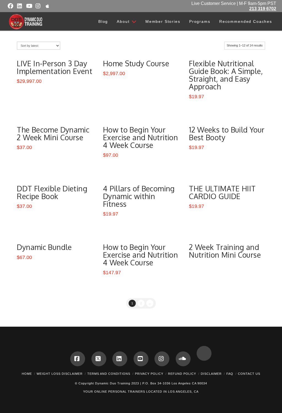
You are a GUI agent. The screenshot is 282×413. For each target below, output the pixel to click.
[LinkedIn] (119, 358)
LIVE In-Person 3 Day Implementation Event (54, 67)
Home (27, 373)
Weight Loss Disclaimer (60, 373)
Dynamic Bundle (44, 247)
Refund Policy (182, 373)
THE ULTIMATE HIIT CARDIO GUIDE (222, 192)
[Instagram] (161, 358)
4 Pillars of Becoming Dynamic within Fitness (139, 196)
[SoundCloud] (183, 358)
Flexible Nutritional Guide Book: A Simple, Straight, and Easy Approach (226, 75)
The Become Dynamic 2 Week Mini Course (53, 133)
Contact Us (249, 373)
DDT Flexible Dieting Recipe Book (52, 192)
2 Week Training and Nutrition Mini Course (225, 251)
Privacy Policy (149, 373)
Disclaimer (211, 373)
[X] (98, 358)
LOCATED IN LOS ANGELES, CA (172, 391)
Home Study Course (136, 63)
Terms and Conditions (108, 373)
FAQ (229, 373)
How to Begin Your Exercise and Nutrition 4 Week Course (140, 137)
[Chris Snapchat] (204, 353)
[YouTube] (141, 358)
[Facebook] (77, 358)
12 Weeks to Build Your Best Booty (226, 133)
